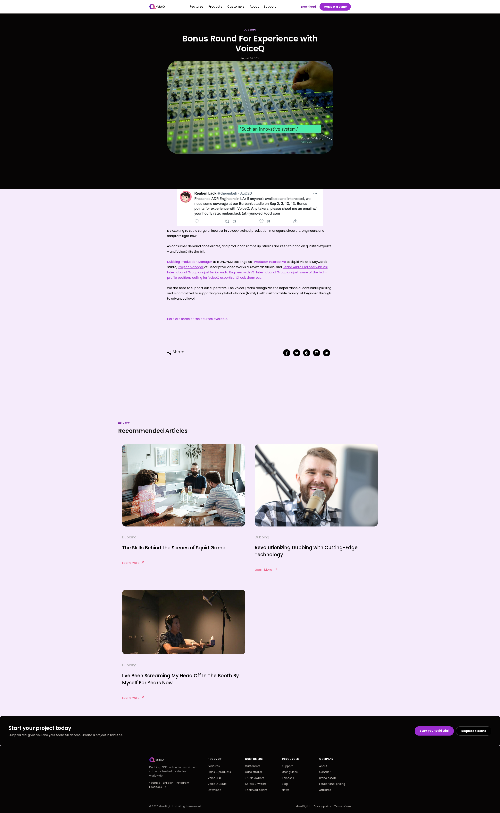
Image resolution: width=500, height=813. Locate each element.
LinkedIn (168, 783)
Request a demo (335, 7)
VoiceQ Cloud (217, 784)
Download (308, 7)
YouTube (154, 783)
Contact (325, 772)
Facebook (155, 787)
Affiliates (325, 790)
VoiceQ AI (214, 778)
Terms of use (342, 806)
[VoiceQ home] (157, 7)
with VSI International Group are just (271, 272)
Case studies (253, 772)
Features (196, 6)
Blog (285, 784)
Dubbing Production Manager (189, 262)
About (254, 6)
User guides (290, 772)
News (285, 790)
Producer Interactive (270, 262)
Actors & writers (255, 784)
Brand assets (328, 778)
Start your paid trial (434, 731)
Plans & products (219, 772)
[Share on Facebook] (286, 352)
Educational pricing (332, 784)
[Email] (326, 352)
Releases (288, 778)
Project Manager (191, 267)
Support (270, 6)
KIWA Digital (303, 806)
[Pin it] (306, 352)
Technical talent (256, 790)
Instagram (182, 783)
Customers (236, 6)
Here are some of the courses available (197, 319)
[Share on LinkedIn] (316, 352)
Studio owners (254, 778)
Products (215, 6)
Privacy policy (322, 806)
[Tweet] (296, 352)
